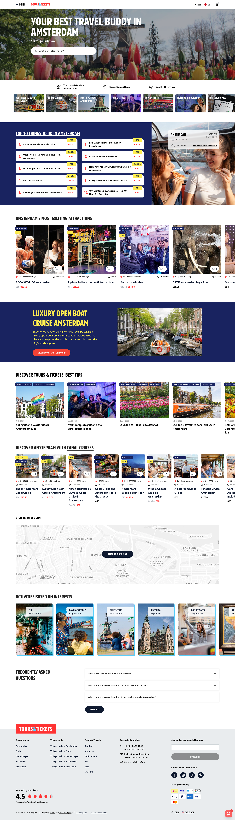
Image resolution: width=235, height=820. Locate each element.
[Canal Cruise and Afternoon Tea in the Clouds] (107, 478)
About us (89, 751)
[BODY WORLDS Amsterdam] (40, 257)
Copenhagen (22, 756)
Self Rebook (91, 756)
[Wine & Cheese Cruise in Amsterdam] (159, 478)
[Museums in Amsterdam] (190, 103)
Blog (87, 766)
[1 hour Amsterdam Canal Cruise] (27, 476)
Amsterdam (21, 746)
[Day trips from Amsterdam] (93, 103)
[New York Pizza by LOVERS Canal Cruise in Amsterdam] (80, 480)
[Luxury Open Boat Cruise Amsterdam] (54, 476)
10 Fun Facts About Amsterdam (205, 145)
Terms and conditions (99, 812)
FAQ (87, 761)
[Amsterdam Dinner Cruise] (186, 476)
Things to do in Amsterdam (63, 746)
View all (94, 709)
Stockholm (21, 766)
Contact (89, 746)
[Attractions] (126, 103)
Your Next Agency (65, 813)
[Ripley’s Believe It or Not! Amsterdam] (92, 257)
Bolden (52, 813)
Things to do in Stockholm (63, 766)
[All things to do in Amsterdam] (29, 103)
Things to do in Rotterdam (63, 761)
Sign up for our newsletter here (187, 740)
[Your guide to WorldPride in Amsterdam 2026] (40, 406)
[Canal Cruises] (61, 103)
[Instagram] (183, 775)
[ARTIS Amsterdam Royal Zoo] (197, 257)
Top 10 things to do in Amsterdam (48, 133)
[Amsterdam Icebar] (144, 257)
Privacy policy (81, 812)
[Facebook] (174, 775)
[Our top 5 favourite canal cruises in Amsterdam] (197, 406)
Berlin (18, 751)
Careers (89, 771)
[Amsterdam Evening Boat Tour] (133, 476)
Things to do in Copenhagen (64, 756)
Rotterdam (21, 761)
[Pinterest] (201, 775)
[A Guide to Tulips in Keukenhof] (144, 404)
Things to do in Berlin (60, 751)
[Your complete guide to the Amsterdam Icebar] (92, 406)
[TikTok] (192, 775)
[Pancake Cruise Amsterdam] (212, 476)
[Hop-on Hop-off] (158, 103)
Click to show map (117, 554)
